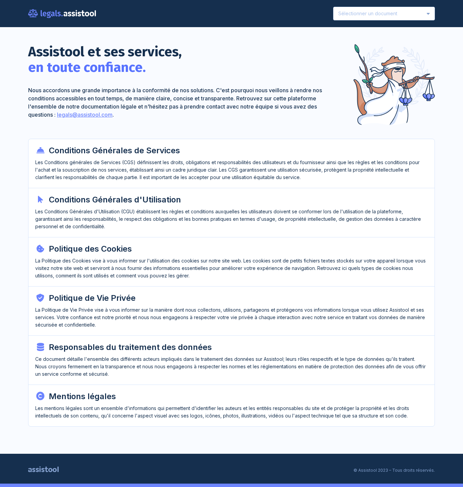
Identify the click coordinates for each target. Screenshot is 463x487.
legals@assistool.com (85, 114)
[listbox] (384, 13)
